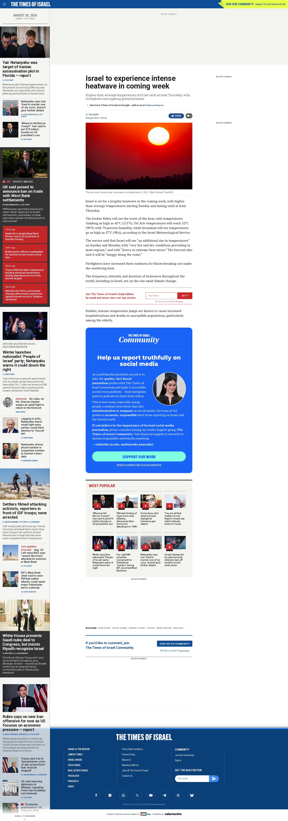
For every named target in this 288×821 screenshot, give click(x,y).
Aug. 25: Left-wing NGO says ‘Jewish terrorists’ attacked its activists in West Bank (33, 555)
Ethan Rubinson (10, 205)
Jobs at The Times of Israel (135, 770)
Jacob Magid (22, 653)
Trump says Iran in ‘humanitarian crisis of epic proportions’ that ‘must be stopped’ (33, 764)
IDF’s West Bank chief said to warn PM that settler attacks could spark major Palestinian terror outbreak (33, 580)
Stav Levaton (29, 115)
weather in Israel (137, 628)
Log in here (184, 650)
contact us (127, 775)
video (71, 786)
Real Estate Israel (78, 770)
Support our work (139, 456)
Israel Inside (104, 628)
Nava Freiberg (11, 734)
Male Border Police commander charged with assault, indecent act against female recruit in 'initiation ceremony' (23, 295)
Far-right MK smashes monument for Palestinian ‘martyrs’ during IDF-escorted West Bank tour (126, 562)
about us (126, 759)
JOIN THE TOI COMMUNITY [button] (175, 643)
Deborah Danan (30, 461)
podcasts (73, 781)
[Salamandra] (173, 814)
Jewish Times (75, 754)
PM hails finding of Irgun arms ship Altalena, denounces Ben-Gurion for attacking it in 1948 (126, 520)
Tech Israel (74, 765)
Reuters (9, 653)
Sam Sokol (10, 374)
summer (151, 628)
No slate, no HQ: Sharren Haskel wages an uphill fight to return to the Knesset (30, 403)
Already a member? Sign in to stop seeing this (139, 464)
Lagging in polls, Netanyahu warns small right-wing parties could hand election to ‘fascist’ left (33, 426)
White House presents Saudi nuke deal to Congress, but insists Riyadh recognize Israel (23, 642)
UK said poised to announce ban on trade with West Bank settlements (23, 193)
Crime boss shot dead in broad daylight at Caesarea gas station (149, 518)
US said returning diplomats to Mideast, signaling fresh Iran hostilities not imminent (33, 787)
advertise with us (130, 765)
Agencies (35, 522)
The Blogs (73, 775)
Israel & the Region (79, 749)
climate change (119, 628)
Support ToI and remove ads (270, 4)
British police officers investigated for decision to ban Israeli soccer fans (24, 254)
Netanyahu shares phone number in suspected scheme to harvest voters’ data (32, 450)
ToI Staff (93, 115)
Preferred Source (154, 105)
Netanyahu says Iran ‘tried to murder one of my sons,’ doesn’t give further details (150, 560)
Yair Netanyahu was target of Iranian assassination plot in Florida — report (20, 69)
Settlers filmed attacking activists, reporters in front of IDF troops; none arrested (24, 510)
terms (180, 301)
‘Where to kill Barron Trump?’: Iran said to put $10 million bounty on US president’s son (102, 518)
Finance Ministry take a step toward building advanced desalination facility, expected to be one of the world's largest (24, 274)
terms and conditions (132, 749)
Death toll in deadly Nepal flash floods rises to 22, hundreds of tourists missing (22, 236)
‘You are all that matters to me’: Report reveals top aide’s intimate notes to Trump (174, 518)
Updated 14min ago (23, 181)
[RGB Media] (146, 814)
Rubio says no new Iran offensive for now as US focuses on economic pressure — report (24, 723)
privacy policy (128, 754)
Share (178, 116)
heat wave (178, 628)
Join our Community (239, 4)
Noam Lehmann (11, 522)
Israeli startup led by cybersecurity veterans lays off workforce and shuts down (174, 560)
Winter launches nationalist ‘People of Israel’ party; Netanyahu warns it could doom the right (102, 561)
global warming (164, 628)
